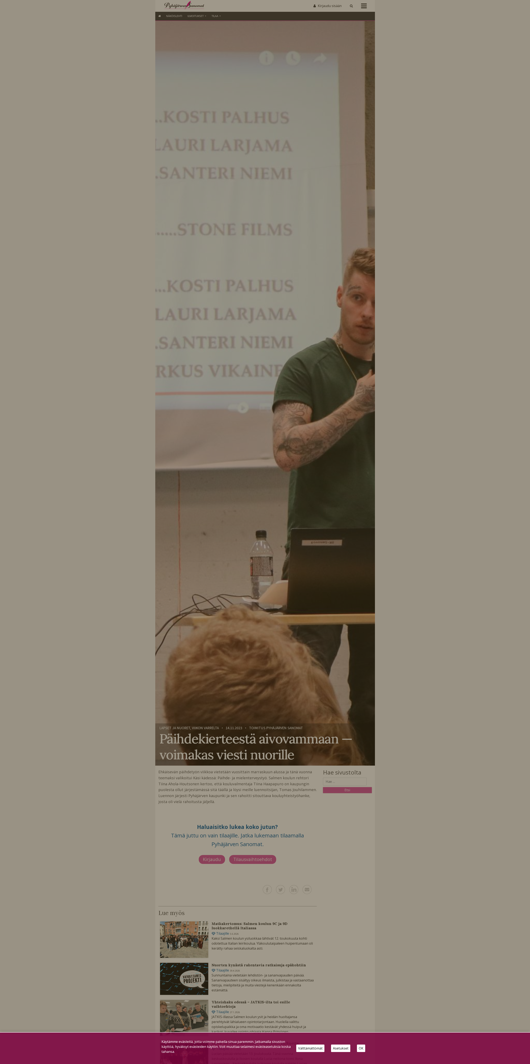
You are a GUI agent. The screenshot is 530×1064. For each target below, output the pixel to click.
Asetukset (340, 1048)
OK (361, 1048)
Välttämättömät (310, 1048)
